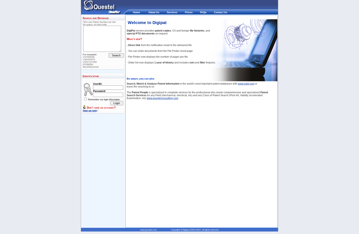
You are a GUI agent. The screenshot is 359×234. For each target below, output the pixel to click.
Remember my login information (103, 99)
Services (172, 12)
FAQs (203, 12)
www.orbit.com (246, 83)
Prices (189, 12)
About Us (153, 12)
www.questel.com (148, 230)
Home (136, 12)
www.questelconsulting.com (162, 98)
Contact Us (220, 12)
